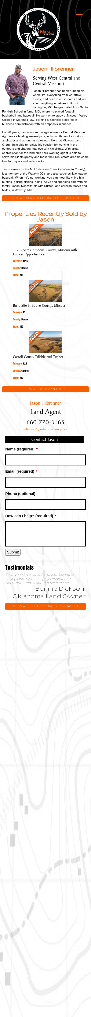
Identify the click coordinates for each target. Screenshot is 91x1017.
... (70, 582)
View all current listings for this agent (46, 198)
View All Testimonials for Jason (45, 606)
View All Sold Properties (45, 389)
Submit (13, 552)
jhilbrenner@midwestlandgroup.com (45, 429)
